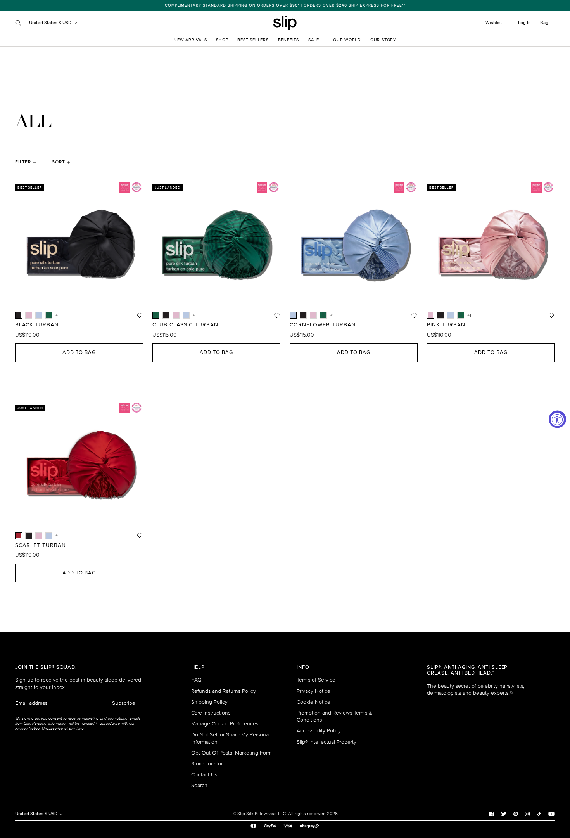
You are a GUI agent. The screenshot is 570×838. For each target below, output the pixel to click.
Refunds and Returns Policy (223, 691)
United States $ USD (51, 23)
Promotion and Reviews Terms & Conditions (334, 716)
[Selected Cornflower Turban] (293, 315)
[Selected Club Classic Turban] (155, 315)
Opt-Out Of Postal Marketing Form (231, 753)
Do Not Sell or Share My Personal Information (230, 738)
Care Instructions (210, 713)
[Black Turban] (165, 315)
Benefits (288, 39)
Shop (222, 39)
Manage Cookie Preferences (224, 723)
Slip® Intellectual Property (326, 742)
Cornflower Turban (323, 325)
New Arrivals (190, 39)
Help (198, 667)
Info (303, 667)
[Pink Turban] (28, 315)
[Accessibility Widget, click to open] (557, 419)
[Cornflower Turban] (38, 315)
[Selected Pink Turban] (430, 315)
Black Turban (37, 325)
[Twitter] (503, 813)
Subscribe (123, 703)
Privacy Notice (313, 691)
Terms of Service (316, 680)
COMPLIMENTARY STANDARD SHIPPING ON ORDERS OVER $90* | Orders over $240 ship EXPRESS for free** (285, 5)
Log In (524, 23)
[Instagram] (527, 813)
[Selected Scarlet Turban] (18, 535)
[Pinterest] (516, 813)
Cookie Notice (313, 702)
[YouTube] (552, 813)
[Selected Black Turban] (18, 315)
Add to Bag (79, 352)
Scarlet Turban (40, 545)
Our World (347, 39)
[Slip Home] (285, 23)
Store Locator (207, 763)
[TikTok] (539, 813)
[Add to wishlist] (139, 315)
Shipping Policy (209, 702)
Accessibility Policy (319, 730)
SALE (313, 39)
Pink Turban (446, 325)
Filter (23, 162)
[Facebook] (492, 813)
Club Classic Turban (185, 325)
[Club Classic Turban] (48, 315)
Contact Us (204, 774)
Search (199, 785)
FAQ (196, 680)
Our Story (383, 39)
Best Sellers (252, 39)
